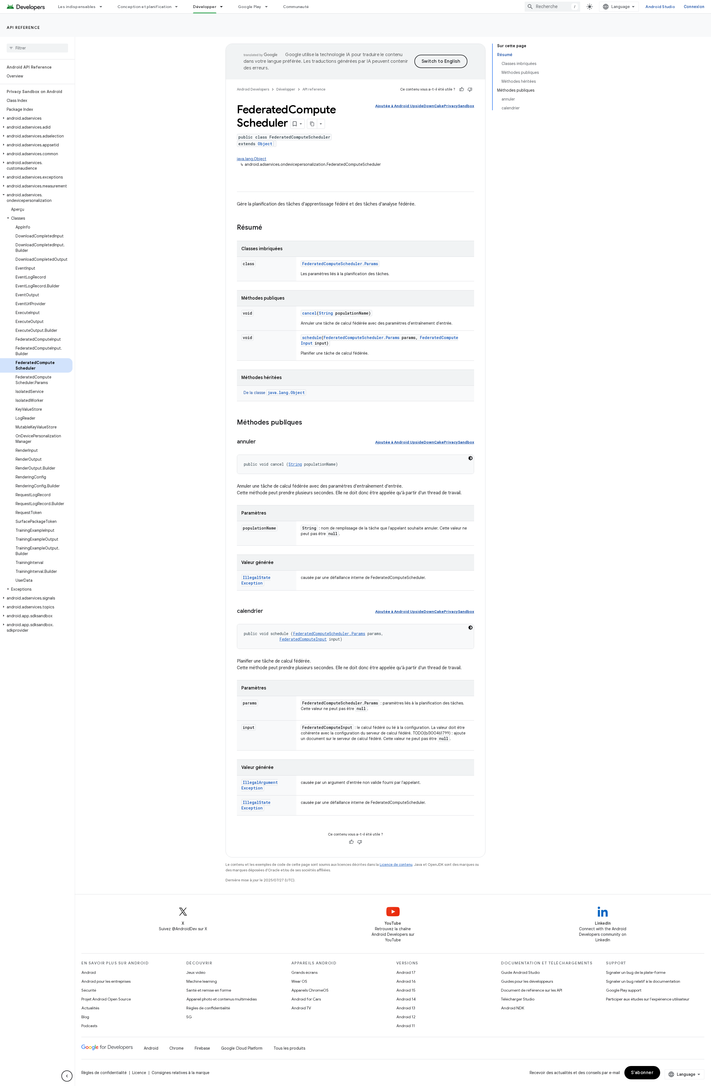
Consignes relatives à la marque (180, 1072)
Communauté (296, 6)
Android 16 (406, 981)
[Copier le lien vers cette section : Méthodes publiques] (307, 423)
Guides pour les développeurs (527, 981)
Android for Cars (306, 999)
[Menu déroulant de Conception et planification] (178, 6)
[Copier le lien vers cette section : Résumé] (267, 228)
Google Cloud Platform (241, 1048)
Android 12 (405, 1016)
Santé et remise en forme (208, 990)
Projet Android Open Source (106, 999)
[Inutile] (470, 89)
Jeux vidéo (195, 972)
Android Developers (253, 89)
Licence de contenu (396, 864)
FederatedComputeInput (303, 639)
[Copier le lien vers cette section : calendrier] (268, 611)
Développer (204, 6)
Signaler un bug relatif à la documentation (643, 981)
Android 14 (406, 999)
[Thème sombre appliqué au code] (470, 458)
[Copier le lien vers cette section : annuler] (261, 442)
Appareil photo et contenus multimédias (221, 999)
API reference (23, 27)
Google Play (249, 6)
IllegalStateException (256, 580)
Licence (139, 1072)
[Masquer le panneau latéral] (66, 1076)
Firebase (202, 1048)
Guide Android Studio (520, 972)
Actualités (90, 1007)
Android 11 (405, 1025)
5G (189, 1016)
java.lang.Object (251, 158)
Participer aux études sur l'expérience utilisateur (647, 999)
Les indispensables (77, 6)
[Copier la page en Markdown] (312, 124)
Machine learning (201, 981)
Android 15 (405, 990)
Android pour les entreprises (106, 981)
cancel (309, 313)
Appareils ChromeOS (310, 990)
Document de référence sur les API (531, 990)
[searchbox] (37, 48)
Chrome (176, 1048)
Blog (85, 1016)
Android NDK (512, 1007)
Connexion (694, 6)
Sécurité (88, 990)
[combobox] (552, 7)
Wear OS (299, 981)
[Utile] (461, 89)
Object (265, 143)
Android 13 (405, 1007)
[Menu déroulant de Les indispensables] (103, 6)
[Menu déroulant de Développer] (223, 6)
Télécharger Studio (517, 999)
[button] (36, 118)
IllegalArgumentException (259, 785)
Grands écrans (304, 972)
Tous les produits (289, 1048)
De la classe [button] (274, 392)
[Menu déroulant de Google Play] (268, 6)
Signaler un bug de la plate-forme (635, 972)
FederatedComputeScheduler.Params (340, 263)
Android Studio (660, 6)
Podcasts (89, 1025)
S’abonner (642, 1072)
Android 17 (405, 972)
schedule (311, 337)
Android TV (301, 1007)
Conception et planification (144, 6)
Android (88, 972)
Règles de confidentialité (208, 1007)
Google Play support (623, 990)
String (326, 313)
